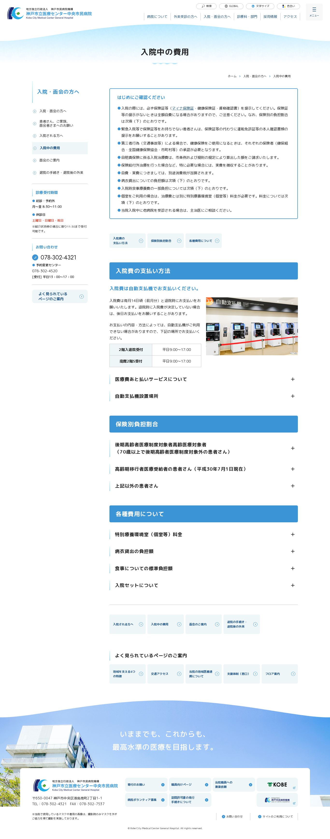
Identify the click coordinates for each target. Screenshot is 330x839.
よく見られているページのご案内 (52, 296)
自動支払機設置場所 (136, 396)
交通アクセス (159, 674)
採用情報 (270, 16)
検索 (209, 6)
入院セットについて (136, 585)
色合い (291, 6)
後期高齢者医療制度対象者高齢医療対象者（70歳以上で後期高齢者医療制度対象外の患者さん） (173, 448)
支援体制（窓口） (238, 674)
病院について (157, 16)
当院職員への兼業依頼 (223, 784)
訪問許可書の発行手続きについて (182, 800)
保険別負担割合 (161, 241)
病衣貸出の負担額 (134, 551)
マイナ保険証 (183, 108)
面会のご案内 (49, 160)
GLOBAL (233, 6)
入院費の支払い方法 (120, 240)
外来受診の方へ (185, 16)
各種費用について (200, 241)
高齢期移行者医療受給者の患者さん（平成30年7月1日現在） (181, 469)
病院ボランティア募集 (142, 800)
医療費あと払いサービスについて (151, 379)
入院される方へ (51, 135)
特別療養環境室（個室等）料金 (148, 534)
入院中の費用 (50, 148)
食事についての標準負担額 (144, 568)
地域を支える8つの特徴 (124, 674)
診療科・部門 (247, 16)
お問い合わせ (234, 816)
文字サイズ (262, 6)
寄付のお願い (136, 785)
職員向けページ (181, 785)
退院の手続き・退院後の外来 (61, 172)
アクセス (290, 16)
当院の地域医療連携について (200, 674)
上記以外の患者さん (136, 486)
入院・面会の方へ (217, 16)
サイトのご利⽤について (278, 816)
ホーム (232, 76)
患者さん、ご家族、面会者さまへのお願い (56, 123)
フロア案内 (272, 674)
